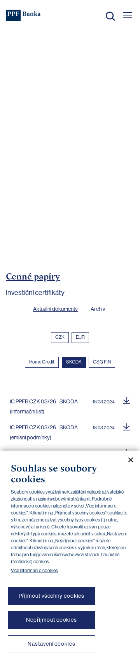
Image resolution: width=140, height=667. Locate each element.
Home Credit (41, 362)
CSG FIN (102, 362)
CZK (60, 337)
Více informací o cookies (34, 570)
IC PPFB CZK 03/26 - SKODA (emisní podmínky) (44, 432)
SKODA (74, 362)
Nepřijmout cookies (51, 620)
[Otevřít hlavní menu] (127, 15)
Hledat (110, 16)
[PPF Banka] (23, 15)
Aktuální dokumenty (55, 309)
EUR (80, 337)
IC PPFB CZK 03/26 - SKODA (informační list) (44, 406)
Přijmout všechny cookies (52, 596)
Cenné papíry (33, 276)
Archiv (98, 309)
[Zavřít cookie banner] (127, 460)
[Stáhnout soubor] (126, 399)
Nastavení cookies (51, 644)
